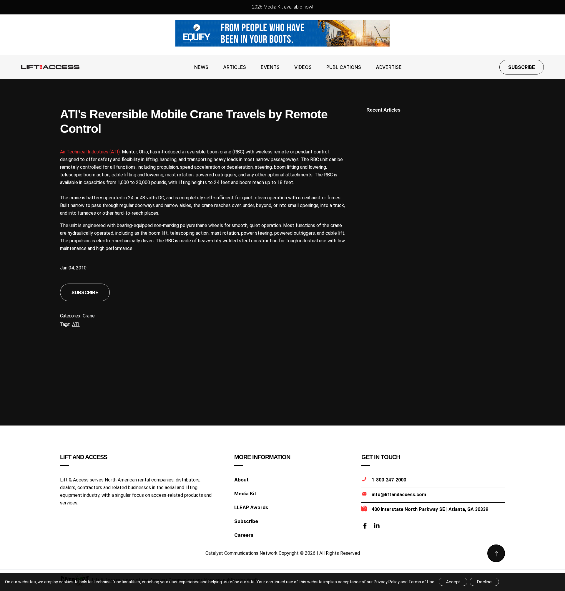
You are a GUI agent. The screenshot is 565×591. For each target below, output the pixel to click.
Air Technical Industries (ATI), (91, 152)
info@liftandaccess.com (399, 494)
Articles (234, 67)
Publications (343, 67)
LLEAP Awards (251, 507)
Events (270, 67)
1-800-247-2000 (389, 480)
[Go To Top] (496, 553)
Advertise (389, 67)
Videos (303, 67)
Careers (243, 535)
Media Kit (245, 493)
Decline (484, 581)
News (201, 67)
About (241, 480)
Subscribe (521, 67)
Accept (453, 581)
